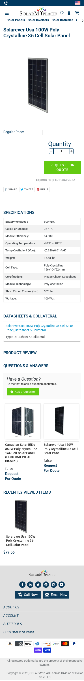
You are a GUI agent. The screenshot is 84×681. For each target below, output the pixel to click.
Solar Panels (16, 20)
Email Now (58, 595)
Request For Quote (62, 167)
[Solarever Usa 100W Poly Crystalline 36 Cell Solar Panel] (21, 516)
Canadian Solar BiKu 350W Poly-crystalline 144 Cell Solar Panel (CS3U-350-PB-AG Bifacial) (21, 453)
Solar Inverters (38, 20)
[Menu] (7, 12)
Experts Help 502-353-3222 (55, 180)
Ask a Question (25, 391)
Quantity (59, 144)
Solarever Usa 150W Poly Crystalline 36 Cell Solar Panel (61, 449)
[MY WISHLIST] (62, 13)
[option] (23, 448)
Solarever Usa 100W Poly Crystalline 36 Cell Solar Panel (20, 540)
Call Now (30, 595)
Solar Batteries (62, 20)
